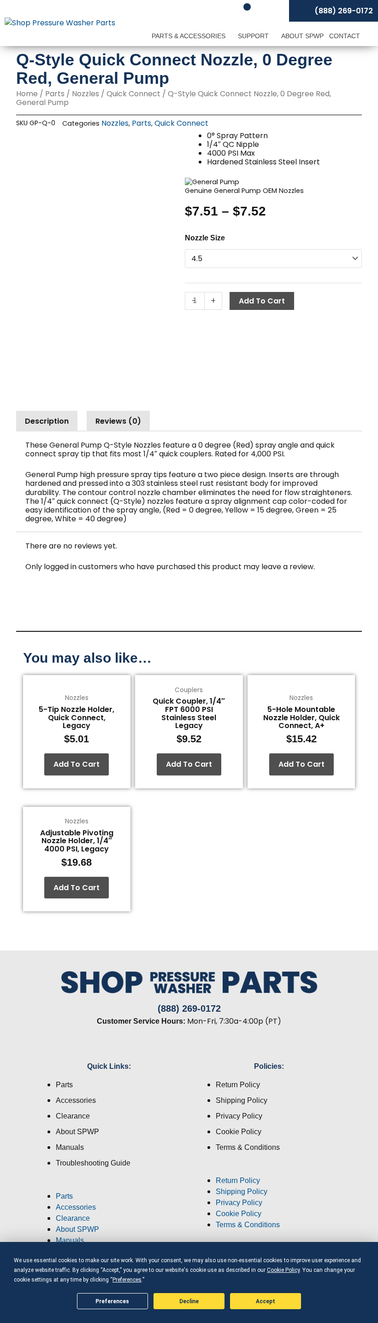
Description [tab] (47, 421)
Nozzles (85, 93)
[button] (109, 1185)
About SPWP (302, 36)
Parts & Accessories (189, 36)
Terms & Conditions (248, 1147)
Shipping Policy (241, 1100)
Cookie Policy (238, 1132)
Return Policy (238, 1085)
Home (27, 93)
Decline (189, 1301)
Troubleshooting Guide (93, 1163)
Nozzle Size (205, 238)
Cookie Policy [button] (283, 1270)
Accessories (76, 1100)
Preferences (112, 1301)
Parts (55, 93)
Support (254, 36)
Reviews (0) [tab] (118, 421)
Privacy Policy (239, 1116)
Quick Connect (133, 93)
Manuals (70, 1147)
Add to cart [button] (76, 764)
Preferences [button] (127, 1279)
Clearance (73, 1116)
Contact (344, 36)
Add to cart (262, 301)
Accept (265, 1301)
